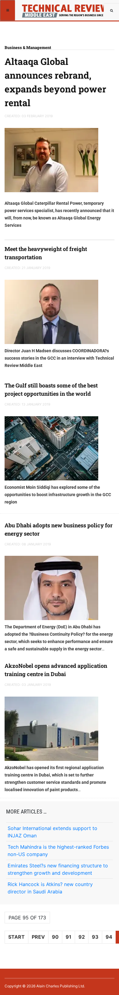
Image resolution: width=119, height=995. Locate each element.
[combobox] (111, 10)
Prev (38, 937)
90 (55, 937)
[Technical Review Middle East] (63, 7)
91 (68, 937)
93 (95, 937)
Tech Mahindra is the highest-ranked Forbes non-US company (58, 850)
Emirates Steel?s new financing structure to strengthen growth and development (58, 869)
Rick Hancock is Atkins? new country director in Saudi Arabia (50, 888)
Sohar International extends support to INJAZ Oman (52, 832)
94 (109, 937)
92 (81, 937)
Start (16, 937)
